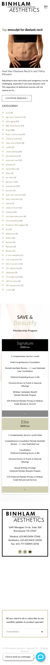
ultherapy (10, 273)
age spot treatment (14, 117)
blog (8, 130)
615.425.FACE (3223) (31, 540)
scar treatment (12, 260)
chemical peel (12, 139)
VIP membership (13, 286)
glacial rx (10, 182)
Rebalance (10, 234)
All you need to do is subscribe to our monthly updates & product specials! (25, 620)
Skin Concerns (12, 264)
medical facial (12, 208)
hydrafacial (11, 186)
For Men (9, 178)
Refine (8, 238)
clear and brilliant (13, 143)
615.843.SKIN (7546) (29, 537)
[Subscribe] (42, 632)
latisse (8, 203)
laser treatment (12, 199)
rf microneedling (13, 255)
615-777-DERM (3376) (27, 544)
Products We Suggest (15, 225)
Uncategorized (12, 277)
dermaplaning (12, 156)
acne (8, 113)
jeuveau (9, 191)
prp (7, 229)
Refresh (9, 242)
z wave (9, 290)
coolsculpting (12, 152)
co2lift (9, 147)
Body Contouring (13, 134)
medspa (9, 212)
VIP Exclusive (12, 281)
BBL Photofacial (13, 126)
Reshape (9, 247)
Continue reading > (16, 98)
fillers (8, 173)
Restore (9, 251)
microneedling (12, 221)
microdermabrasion (14, 216)
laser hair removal (14, 195)
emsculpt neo (12, 160)
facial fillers (11, 169)
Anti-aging (10, 121)
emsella (9, 165)
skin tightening (12, 268)
